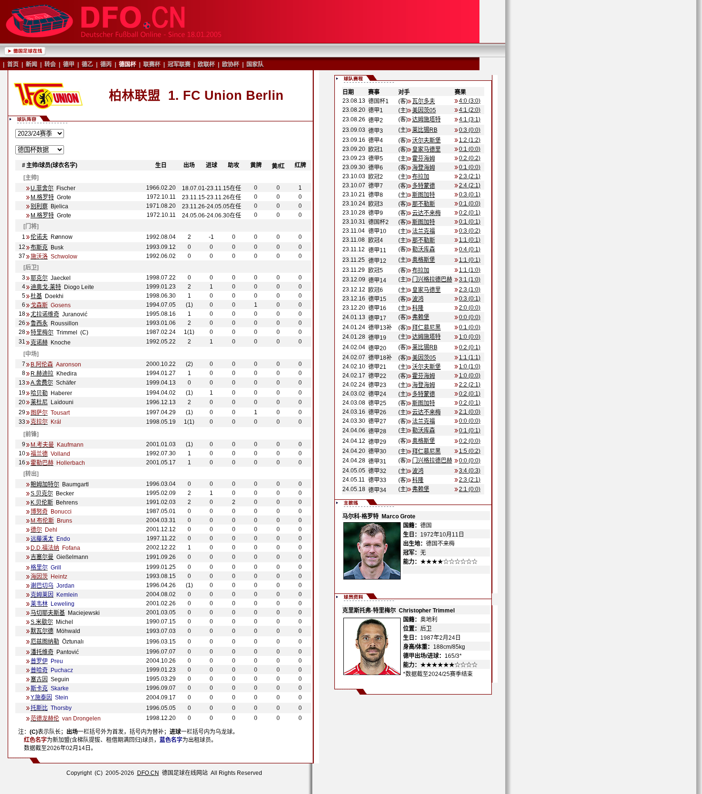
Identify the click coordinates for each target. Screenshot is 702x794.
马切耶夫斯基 (48, 613)
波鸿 (418, 299)
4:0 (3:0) (469, 100)
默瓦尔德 (42, 631)
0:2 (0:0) (469, 441)
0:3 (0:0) (469, 130)
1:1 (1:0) (469, 270)
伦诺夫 (39, 237)
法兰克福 (423, 231)
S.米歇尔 (42, 622)
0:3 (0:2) (469, 230)
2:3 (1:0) (469, 289)
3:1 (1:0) (469, 279)
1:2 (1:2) (469, 140)
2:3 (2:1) (469, 176)
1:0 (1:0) (469, 366)
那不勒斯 (423, 204)
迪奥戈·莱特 (46, 287)
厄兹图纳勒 (45, 641)
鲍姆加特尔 (45, 484)
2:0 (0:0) (469, 307)
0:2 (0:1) (469, 212)
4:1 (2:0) (469, 110)
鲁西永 (39, 323)
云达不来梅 (426, 213)
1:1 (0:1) (469, 239)
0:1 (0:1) (469, 221)
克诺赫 (39, 342)
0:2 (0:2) (469, 158)
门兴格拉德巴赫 (432, 279)
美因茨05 (424, 110)
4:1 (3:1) (469, 119)
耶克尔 (39, 278)
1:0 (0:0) (469, 336)
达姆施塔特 (426, 119)
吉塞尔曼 (42, 557)
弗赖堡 (420, 317)
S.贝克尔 (42, 493)
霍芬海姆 (423, 158)
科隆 (418, 308)
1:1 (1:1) (469, 357)
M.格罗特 (42, 197)
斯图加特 (423, 195)
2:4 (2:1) (469, 185)
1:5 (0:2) (469, 451)
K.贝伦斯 (42, 502)
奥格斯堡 (423, 260)
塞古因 (39, 679)
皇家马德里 (426, 149)
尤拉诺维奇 (45, 314)
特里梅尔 (42, 332)
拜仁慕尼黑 (426, 327)
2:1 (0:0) (469, 411)
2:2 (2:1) (469, 384)
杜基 (36, 296)
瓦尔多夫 (423, 101)
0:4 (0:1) (469, 249)
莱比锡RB (424, 130)
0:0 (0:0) (469, 317)
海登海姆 (423, 167)
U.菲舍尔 (42, 188)
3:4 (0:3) (469, 470)
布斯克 (39, 247)
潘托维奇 (42, 652)
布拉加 (420, 176)
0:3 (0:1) (469, 194)
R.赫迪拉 (42, 373)
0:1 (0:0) (469, 149)
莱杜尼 (39, 402)
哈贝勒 (39, 393)
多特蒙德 (423, 185)
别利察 (39, 206)
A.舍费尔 (42, 382)
